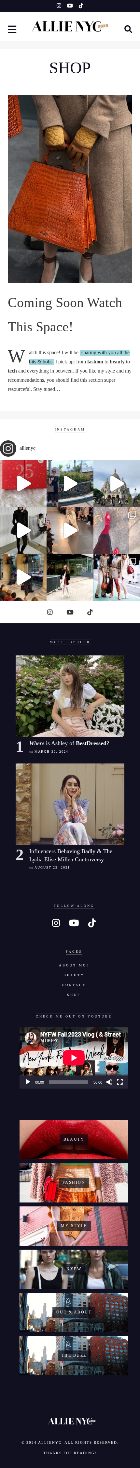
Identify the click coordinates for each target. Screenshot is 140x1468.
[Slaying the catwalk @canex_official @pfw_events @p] (23, 577)
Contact (74, 985)
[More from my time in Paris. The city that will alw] (116, 483)
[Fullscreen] (120, 1082)
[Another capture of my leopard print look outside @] (116, 577)
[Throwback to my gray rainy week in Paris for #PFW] (23, 530)
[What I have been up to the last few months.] (70, 483)
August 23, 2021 (52, 867)
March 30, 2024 (51, 751)
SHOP (74, 995)
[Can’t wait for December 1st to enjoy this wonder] (23, 483)
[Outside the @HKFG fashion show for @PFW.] (70, 577)
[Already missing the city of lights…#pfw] (116, 530)
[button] (13, 30)
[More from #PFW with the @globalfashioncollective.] (70, 530)
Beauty (73, 975)
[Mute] (109, 1082)
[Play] (28, 1082)
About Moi (74, 965)
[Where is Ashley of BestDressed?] (70, 696)
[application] (74, 1058)
